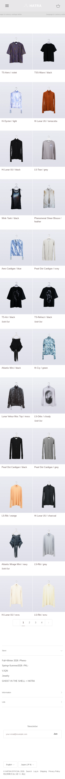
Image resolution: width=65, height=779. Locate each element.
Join (56, 734)
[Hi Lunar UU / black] (16, 149)
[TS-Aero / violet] (16, 51)
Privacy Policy (54, 771)
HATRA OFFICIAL (12, 771)
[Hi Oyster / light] (16, 100)
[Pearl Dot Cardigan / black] (16, 446)
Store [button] (4, 651)
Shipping (43, 771)
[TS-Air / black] (16, 296)
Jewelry (5, 676)
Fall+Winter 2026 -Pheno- (14, 660)
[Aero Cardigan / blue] (16, 248)
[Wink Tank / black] (16, 197)
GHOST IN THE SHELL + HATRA (18, 681)
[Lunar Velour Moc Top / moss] (16, 395)
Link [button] (3, 702)
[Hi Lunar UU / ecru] (16, 594)
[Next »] (48, 622)
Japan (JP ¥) (26, 765)
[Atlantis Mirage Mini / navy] (16, 543)
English (9, 765)
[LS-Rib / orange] (16, 494)
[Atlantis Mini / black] (16, 347)
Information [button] (6, 692)
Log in (36, 771)
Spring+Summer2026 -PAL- (15, 665)
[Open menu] (10, 5)
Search (29, 771)
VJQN (5, 671)
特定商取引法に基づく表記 (14, 774)
